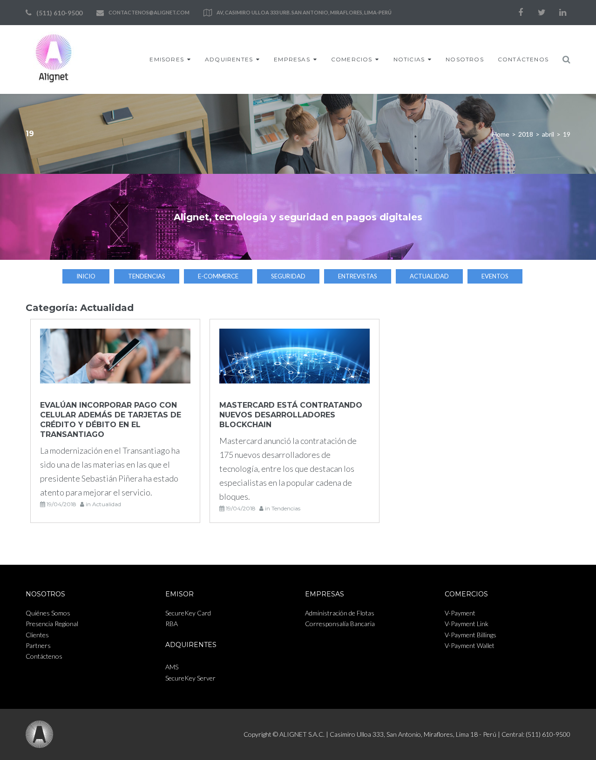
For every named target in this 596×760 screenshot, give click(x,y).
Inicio (85, 276)
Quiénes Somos (48, 613)
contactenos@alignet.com (149, 12)
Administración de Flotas (339, 613)
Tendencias (146, 276)
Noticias (409, 59)
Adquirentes (229, 59)
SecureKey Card (188, 613)
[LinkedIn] (562, 12)
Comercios (351, 59)
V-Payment (460, 613)
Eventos (494, 276)
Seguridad (288, 276)
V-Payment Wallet (469, 645)
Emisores (166, 59)
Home (500, 134)
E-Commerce (218, 276)
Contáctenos (523, 59)
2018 (525, 134)
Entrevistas (357, 276)
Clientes (37, 635)
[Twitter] (541, 12)
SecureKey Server (190, 678)
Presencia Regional (52, 624)
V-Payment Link (466, 624)
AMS (171, 667)
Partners (38, 645)
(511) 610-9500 (59, 13)
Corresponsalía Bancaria (340, 624)
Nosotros (465, 59)
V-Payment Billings (470, 635)
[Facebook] (520, 12)
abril (548, 134)
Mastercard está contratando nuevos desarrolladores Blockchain (290, 415)
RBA (171, 624)
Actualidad (429, 276)
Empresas (292, 59)
